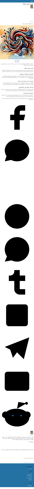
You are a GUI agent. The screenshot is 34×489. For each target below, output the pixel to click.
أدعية (31, 473)
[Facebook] (17, 133)
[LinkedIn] (17, 331)
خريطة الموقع (30, 485)
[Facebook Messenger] (17, 166)
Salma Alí (31, 21)
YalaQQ (31, 1)
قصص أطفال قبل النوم (29, 477)
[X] (17, 199)
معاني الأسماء (30, 478)
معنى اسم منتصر (17, 62)
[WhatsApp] (17, 265)
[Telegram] (17, 364)
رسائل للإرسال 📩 (29, 475)
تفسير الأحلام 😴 (30, 474)
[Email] (17, 397)
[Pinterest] (17, 232)
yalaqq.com (30, 468)
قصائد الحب (30, 476)
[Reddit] (17, 430)
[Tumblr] (17, 298)
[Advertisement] (17, 15)
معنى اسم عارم (17, 60)
